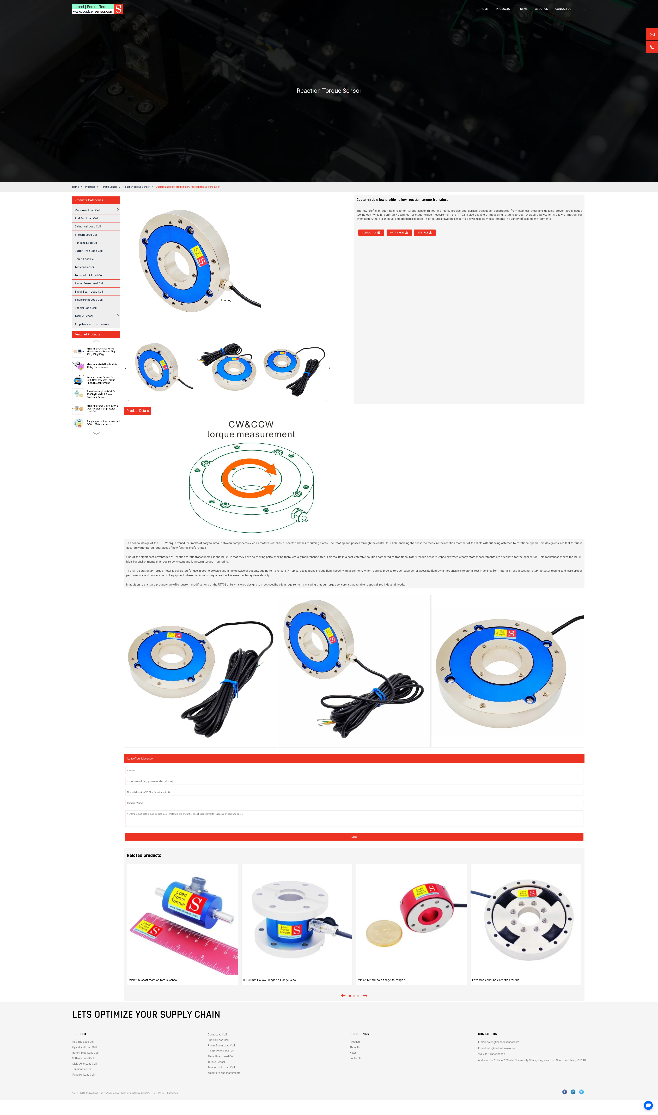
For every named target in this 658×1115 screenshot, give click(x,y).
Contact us (369, 232)
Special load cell (218, 1040)
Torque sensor (216, 1062)
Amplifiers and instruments (224, 1073)
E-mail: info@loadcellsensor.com (497, 1048)
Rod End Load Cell (86, 218)
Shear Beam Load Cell (89, 291)
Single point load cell (221, 1051)
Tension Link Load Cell (89, 275)
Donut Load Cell (85, 259)
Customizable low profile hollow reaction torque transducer (188, 186)
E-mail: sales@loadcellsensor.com (498, 1042)
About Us (355, 1047)
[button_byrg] (584, 9)
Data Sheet (397, 232)
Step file (422, 232)
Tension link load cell (221, 1067)
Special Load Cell (86, 308)
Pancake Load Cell (86, 242)
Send (354, 836)
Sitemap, (146, 1092)
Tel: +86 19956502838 (491, 1054)
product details (137, 411)
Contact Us (356, 1058)
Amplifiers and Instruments (92, 324)
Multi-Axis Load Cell (84, 1063)
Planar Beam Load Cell (89, 283)
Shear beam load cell (221, 1056)
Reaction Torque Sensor (137, 186)
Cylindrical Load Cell (88, 226)
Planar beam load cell (221, 1045)
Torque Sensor (109, 186)
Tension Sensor (84, 267)
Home (75, 186)
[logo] (97, 9)
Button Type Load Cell (89, 250)
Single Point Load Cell (89, 299)
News (353, 1052)
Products (90, 186)
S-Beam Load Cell (86, 234)
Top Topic (158, 1092)
